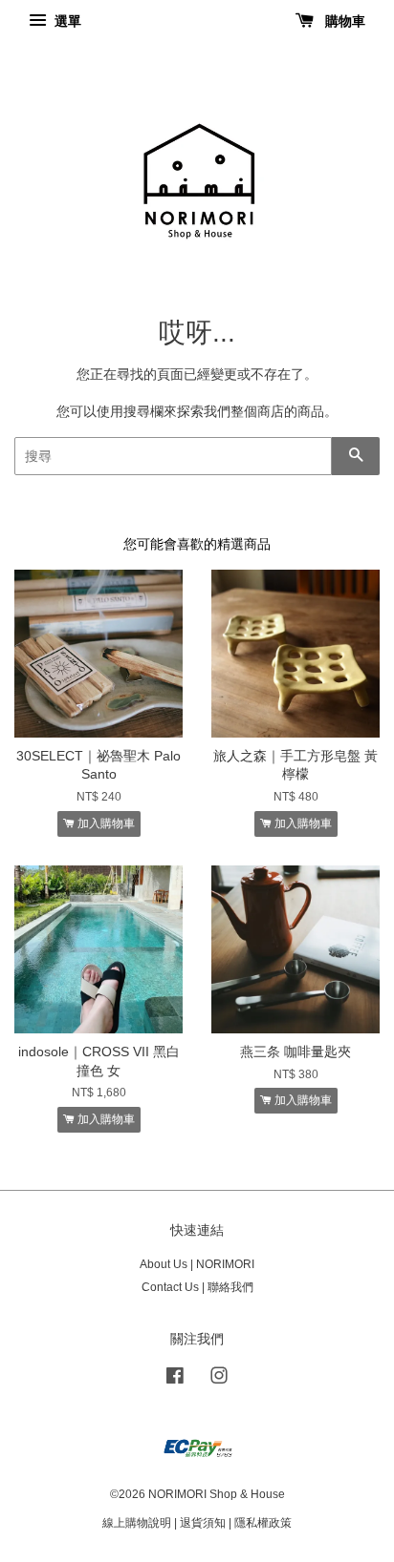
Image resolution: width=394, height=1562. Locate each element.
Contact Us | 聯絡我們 (197, 1287)
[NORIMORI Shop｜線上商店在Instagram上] (219, 1379)
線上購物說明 (136, 1523)
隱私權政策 (263, 1523)
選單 (66, 21)
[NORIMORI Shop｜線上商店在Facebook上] (175, 1379)
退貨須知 (203, 1523)
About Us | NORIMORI (197, 1264)
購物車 (343, 21)
